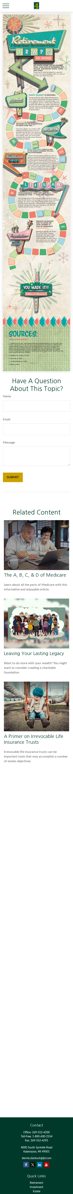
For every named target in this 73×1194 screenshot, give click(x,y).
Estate (36, 1191)
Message (9, 442)
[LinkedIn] (39, 1164)
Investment (36, 1187)
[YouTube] (46, 1164)
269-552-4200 (41, 1132)
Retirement (36, 1183)
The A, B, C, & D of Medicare (35, 575)
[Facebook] (26, 1164)
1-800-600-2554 (42, 1136)
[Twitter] (32, 1164)
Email (6, 419)
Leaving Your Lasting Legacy (34, 653)
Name (7, 396)
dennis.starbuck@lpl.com (36, 1158)
